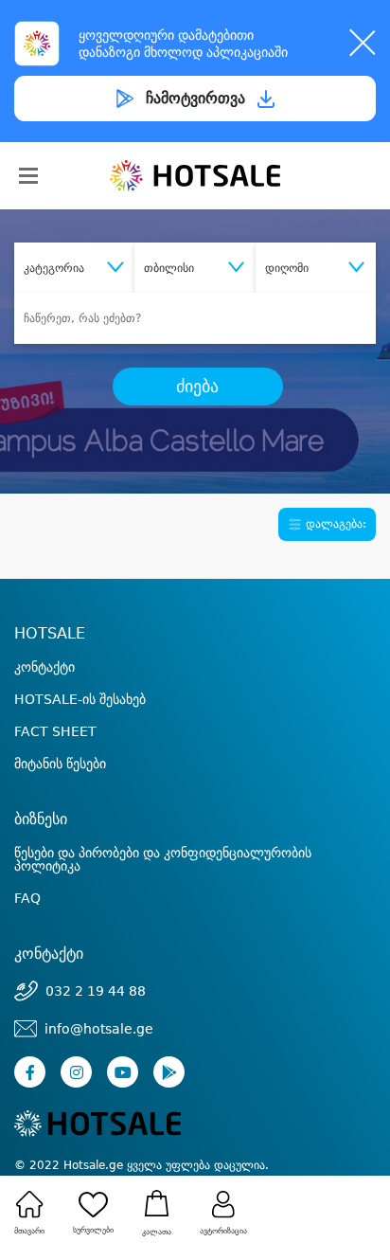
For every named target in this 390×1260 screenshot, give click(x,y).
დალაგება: (334, 524)
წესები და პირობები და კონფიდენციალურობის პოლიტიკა (162, 859)
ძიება (197, 386)
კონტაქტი (44, 667)
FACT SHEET (55, 731)
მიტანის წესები (60, 763)
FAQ (27, 898)
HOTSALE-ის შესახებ (80, 699)
